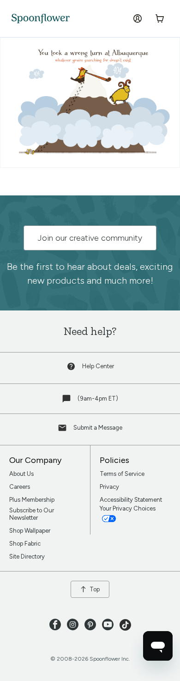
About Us (21, 473)
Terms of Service (122, 473)
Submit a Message (97, 427)
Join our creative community (90, 238)
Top (95, 589)
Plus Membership (31, 499)
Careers (19, 486)
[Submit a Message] (63, 430)
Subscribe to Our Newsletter (31, 514)
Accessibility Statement (131, 499)
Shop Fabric (25, 543)
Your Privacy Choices (128, 508)
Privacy (109, 486)
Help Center (98, 366)
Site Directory (27, 556)
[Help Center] (72, 368)
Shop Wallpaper (29, 530)
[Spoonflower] (40, 18)
